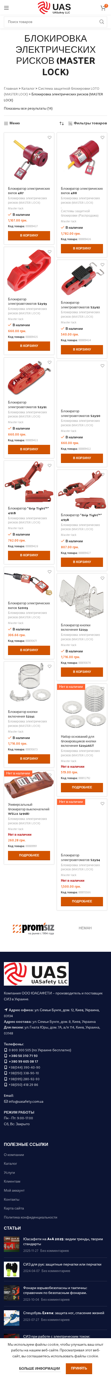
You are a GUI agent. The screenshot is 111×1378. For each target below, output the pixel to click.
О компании (14, 1155)
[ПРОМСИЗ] (33, 928)
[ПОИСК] (101, 22)
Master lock (15, 209)
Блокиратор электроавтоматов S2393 (27, 301)
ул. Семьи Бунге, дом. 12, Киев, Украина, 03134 (52, 1013)
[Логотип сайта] (56, 8)
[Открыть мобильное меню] (6, 8)
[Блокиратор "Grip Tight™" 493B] (82, 489)
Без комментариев (54, 1251)
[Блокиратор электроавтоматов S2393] (29, 270)
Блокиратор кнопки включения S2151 (22, 714)
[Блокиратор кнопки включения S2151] (29, 684)
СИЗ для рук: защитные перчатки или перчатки (62, 1264)
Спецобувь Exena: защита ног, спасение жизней (63, 1313)
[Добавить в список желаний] (49, 137)
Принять (79, 1368)
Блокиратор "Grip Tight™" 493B (81, 517)
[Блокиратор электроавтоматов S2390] (82, 383)
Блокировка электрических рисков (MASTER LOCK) (27, 200)
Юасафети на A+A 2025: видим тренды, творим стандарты (63, 1241)
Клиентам (12, 1181)
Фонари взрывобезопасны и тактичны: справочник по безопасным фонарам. (55, 1290)
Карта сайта (14, 1208)
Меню (15, 123)
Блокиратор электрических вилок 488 (82, 190)
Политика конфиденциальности (30, 1217)
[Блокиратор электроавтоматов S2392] (82, 278)
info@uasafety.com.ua (26, 1102)
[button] (29, 235)
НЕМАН (85, 928)
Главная (11, 89)
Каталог (28, 89)
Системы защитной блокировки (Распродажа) (80, 213)
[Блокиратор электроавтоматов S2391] (29, 377)
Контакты (11, 1199)
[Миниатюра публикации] (11, 1245)
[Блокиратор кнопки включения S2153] (82, 596)
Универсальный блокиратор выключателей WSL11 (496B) (28, 808)
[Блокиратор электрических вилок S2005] (29, 582)
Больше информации (40, 1369)
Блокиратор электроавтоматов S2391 (27, 404)
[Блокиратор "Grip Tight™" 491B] (29, 482)
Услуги (9, 1173)
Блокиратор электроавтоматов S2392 (80, 304)
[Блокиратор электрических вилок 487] (29, 158)
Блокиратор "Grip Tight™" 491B (28, 510)
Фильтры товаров (90, 123)
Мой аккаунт (14, 1190)
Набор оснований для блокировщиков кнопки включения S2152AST (78, 740)
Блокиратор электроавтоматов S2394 (80, 857)
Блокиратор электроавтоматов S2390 (80, 413)
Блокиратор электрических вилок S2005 (29, 605)
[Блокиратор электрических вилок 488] (82, 158)
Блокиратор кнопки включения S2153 (75, 627)
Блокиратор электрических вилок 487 (29, 190)
